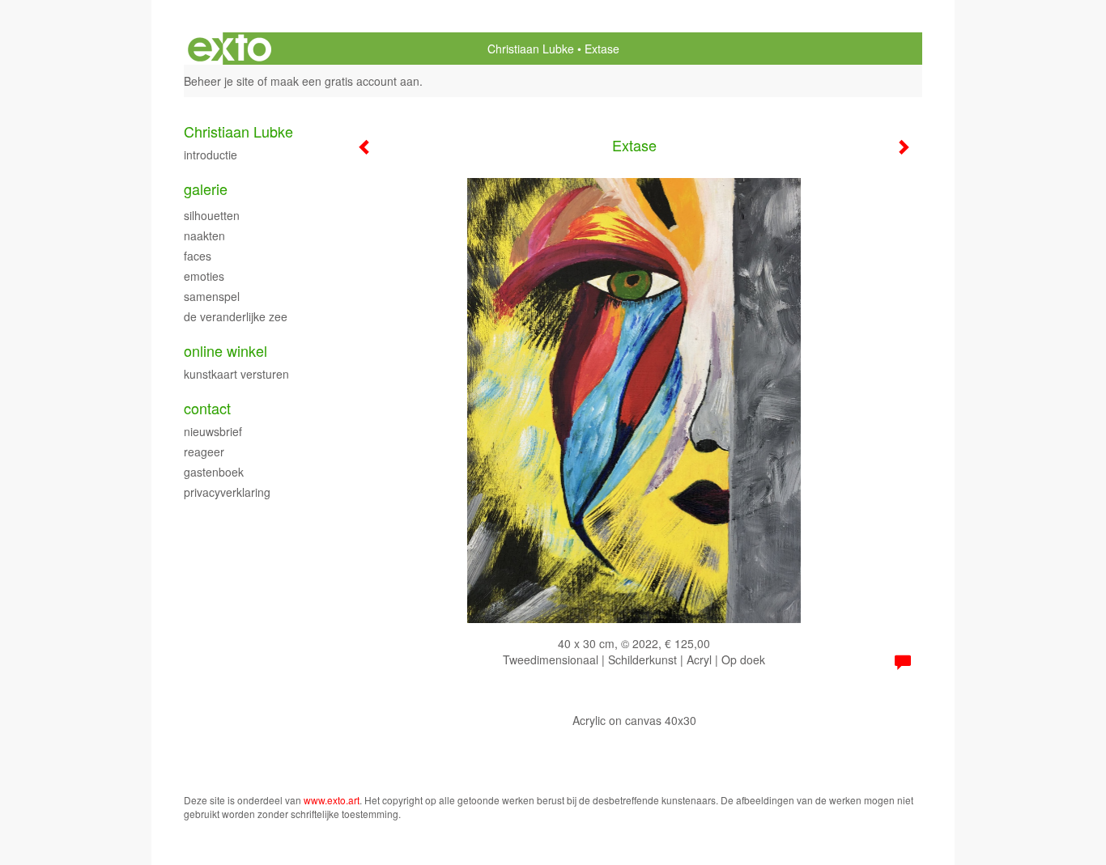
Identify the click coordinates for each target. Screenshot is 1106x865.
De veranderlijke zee (235, 316)
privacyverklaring (227, 492)
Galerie (206, 189)
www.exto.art (331, 800)
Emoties (204, 276)
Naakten (204, 235)
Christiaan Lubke (530, 48)
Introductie (210, 154)
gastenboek (214, 472)
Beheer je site (219, 81)
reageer (204, 451)
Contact (207, 408)
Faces (197, 256)
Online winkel (225, 351)
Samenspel (212, 296)
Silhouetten (212, 215)
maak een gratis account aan (344, 81)
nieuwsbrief (213, 431)
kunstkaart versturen (236, 374)
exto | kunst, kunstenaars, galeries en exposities (229, 48)
